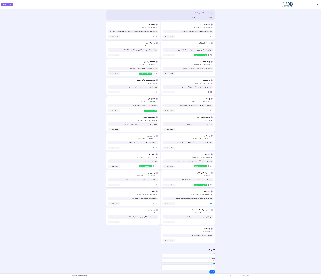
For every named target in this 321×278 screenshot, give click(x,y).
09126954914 (141, 46)
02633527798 (206, 102)
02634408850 (206, 46)
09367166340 (140, 176)
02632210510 (152, 65)
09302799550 (195, 213)
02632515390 (140, 194)
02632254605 (206, 28)
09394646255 (195, 157)
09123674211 (196, 28)
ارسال (212, 272)
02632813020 (206, 157)
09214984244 (141, 139)
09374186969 (195, 83)
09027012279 (152, 213)
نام (214, 253)
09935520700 (151, 46)
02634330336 (140, 120)
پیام (214, 263)
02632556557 (151, 194)
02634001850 (206, 139)
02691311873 (151, 102)
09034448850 (195, 46)
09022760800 (141, 28)
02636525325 (151, 176)
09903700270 (196, 139)
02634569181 (206, 65)
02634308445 (151, 120)
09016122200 (207, 120)
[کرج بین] (287, 4)
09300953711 (206, 176)
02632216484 (151, 157)
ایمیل (213, 258)
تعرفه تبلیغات (7, 4)
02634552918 (195, 65)
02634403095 (206, 232)
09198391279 (141, 102)
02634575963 (206, 194)
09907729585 (195, 194)
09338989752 (140, 157)
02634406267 (151, 83)
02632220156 (151, 139)
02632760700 (151, 28)
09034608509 (195, 102)
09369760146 (206, 213)
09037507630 (141, 65)
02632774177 (206, 83)
